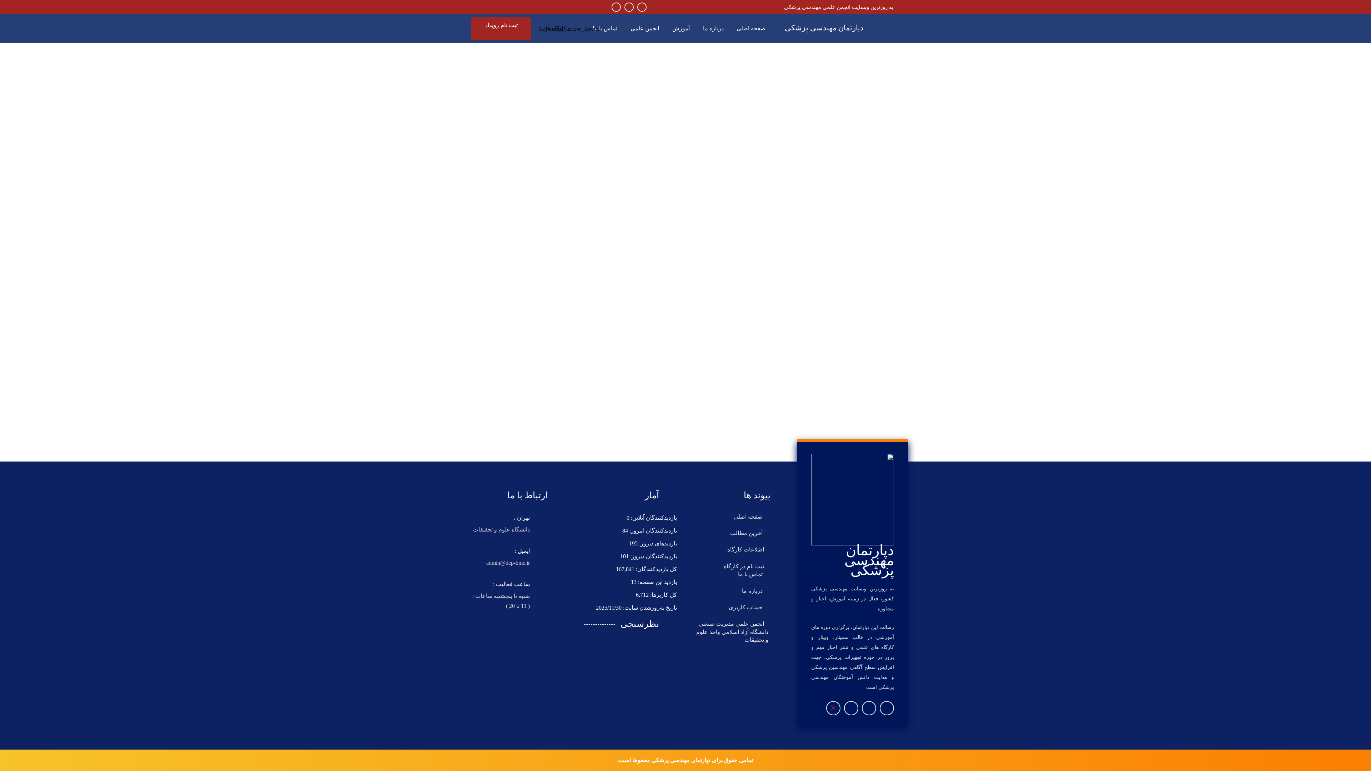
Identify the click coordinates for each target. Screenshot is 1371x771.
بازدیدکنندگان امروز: (652, 531)
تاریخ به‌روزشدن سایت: (649, 608)
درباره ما (753, 591)
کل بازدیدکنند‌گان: (655, 569)
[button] (557, 28)
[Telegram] (629, 7)
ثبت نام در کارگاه (744, 566)
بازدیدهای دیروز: (657, 543)
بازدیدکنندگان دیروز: (653, 556)
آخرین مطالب (747, 533)
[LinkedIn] (616, 7)
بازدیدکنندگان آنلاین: (653, 518)
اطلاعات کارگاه (745, 549)
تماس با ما (751, 574)
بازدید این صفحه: (657, 582)
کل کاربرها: (663, 595)
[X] (833, 708)
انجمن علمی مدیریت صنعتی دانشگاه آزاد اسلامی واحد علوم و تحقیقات (732, 632)
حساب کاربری (746, 607)
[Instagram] (642, 7)
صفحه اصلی (749, 517)
